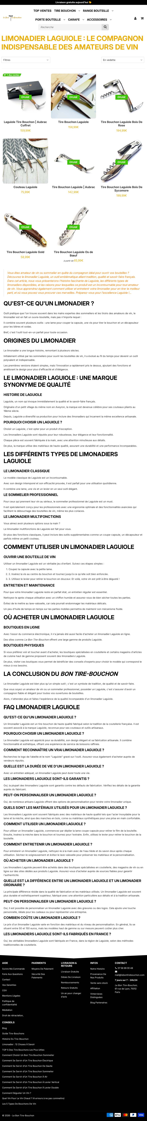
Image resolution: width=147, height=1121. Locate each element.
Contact (6, 979)
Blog (4, 1028)
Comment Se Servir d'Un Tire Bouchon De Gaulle (27, 1066)
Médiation (7, 1010)
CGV (4, 990)
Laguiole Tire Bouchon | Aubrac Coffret (25, 123)
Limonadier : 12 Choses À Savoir (18, 1044)
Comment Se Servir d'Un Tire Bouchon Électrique (27, 1060)
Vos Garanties (9, 985)
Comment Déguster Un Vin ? (16, 1093)
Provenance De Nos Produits (98, 976)
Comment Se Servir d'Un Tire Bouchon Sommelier (28, 1071)
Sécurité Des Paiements (38, 976)
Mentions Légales (11, 995)
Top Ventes (42, 10)
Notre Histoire (97, 968)
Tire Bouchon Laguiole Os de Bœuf (73, 253)
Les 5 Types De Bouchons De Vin (19, 1103)
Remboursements (70, 982)
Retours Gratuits (69, 987)
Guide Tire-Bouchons (13, 1033)
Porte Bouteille (48, 19)
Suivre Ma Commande (13, 968)
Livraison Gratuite (70, 971)
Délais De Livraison (71, 977)
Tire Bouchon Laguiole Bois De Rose (121, 123)
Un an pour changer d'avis (71, 995)
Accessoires (97, 19)
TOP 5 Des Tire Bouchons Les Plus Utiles (23, 1049)
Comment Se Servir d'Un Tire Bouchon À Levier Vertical (30, 1082)
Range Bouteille (96, 10)
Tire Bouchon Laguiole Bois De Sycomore (121, 188)
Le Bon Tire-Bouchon (23, 1115)
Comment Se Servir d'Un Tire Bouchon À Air (24, 1076)
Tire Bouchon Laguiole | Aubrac (73, 187)
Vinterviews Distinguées (96, 995)
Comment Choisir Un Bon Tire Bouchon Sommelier (28, 1055)
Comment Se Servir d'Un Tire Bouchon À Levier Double (30, 1087)
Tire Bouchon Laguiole (73, 122)
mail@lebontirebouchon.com (129, 975)
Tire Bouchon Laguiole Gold (25, 252)
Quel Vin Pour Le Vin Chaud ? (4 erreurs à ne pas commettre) (33, 1098)
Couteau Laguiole (25, 187)
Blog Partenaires (98, 1002)
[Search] (105, 27)
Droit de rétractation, (12, 1015)
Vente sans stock (99, 983)
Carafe (74, 19)
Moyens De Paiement (42, 968)
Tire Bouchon (65, 10)
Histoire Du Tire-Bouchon (15, 1039)
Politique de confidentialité (9, 1003)
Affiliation (95, 988)
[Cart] (142, 18)
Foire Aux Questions (12, 974)
